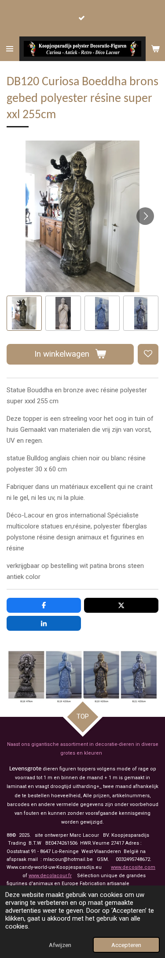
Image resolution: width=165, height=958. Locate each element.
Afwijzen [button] (60, 944)
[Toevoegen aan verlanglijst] (148, 354)
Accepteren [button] (126, 944)
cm (54, 401)
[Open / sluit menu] (9, 48)
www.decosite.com (133, 867)
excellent (103, 487)
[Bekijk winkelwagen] (155, 48)
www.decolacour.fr (50, 875)
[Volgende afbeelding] (145, 216)
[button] (24, 313)
